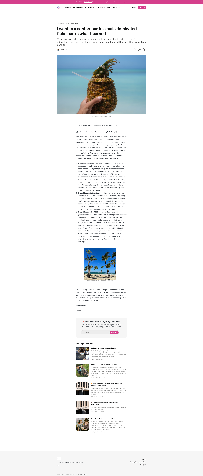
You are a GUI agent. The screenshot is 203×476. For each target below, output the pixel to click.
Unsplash (109, 116)
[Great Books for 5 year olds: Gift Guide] (101, 425)
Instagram (143, 465)
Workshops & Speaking (79, 7)
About (109, 7)
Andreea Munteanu (101, 116)
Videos (114, 7)
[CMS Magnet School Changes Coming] (101, 353)
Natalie (64, 49)
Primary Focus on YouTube (138, 462)
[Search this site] (129, 7)
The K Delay (67, 7)
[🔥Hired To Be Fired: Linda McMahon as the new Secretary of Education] (101, 389)
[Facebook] (57, 465)
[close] (201, 2)
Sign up (144, 459)
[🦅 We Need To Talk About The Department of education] (101, 407)
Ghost (78, 474)
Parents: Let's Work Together (96, 7)
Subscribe (142, 7)
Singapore (84, 474)
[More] (119, 7)
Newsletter (74, 23)
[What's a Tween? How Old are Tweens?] (101, 371)
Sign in (134, 7)
